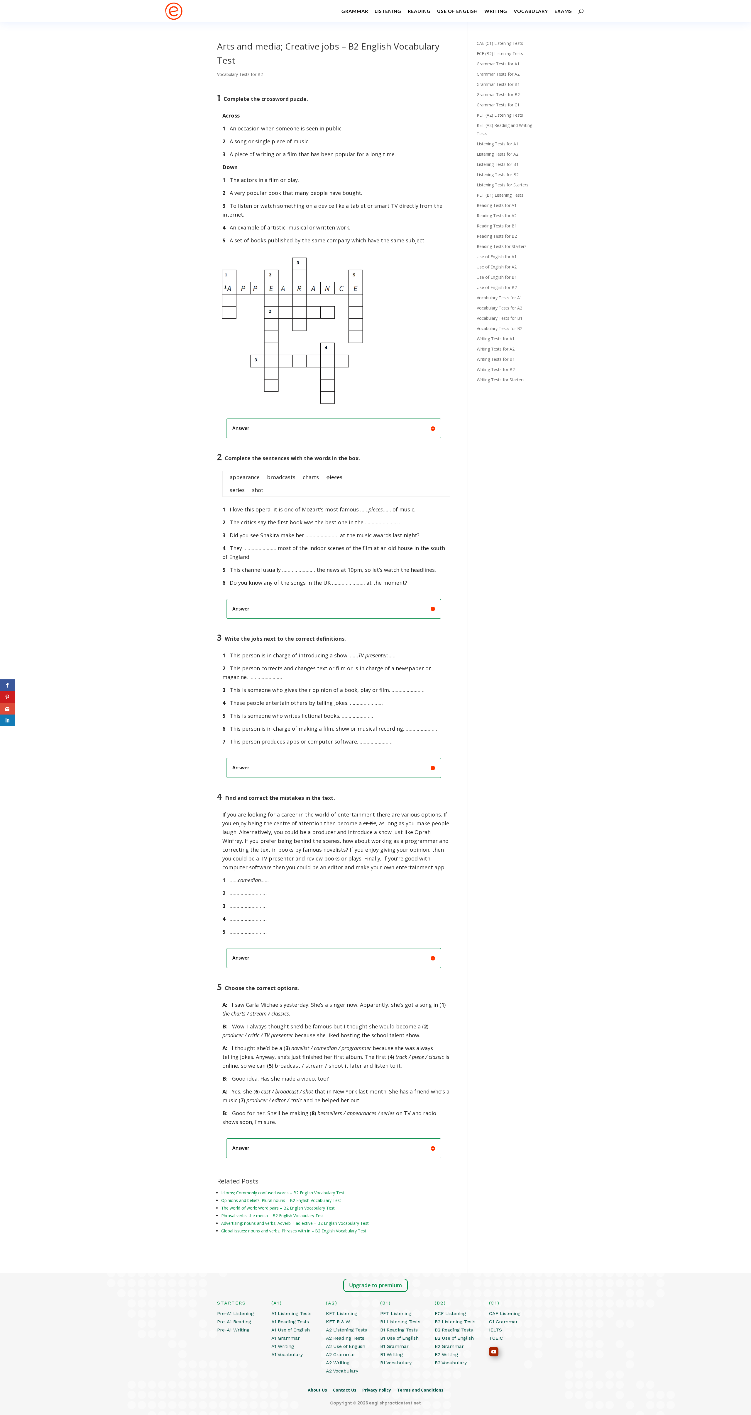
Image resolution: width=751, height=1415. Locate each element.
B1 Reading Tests (399, 1330)
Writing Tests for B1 (496, 359)
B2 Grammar (449, 1346)
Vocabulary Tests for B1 (499, 318)
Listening (388, 11)
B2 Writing (446, 1354)
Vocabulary (531, 11)
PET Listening (395, 1313)
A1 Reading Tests (290, 1321)
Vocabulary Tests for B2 (240, 74)
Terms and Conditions (420, 1390)
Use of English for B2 (497, 287)
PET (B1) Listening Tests (500, 195)
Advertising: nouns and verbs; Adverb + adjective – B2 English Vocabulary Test (295, 1223)
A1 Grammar (285, 1338)
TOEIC (496, 1338)
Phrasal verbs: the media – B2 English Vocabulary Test (272, 1215)
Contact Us (347, 1390)
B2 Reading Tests (454, 1330)
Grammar (354, 11)
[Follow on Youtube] (493, 1351)
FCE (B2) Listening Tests (500, 53)
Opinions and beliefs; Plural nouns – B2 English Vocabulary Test (281, 1200)
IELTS (495, 1330)
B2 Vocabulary (451, 1362)
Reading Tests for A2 (497, 215)
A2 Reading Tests (345, 1338)
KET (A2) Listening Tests (500, 115)
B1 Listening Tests (400, 1321)
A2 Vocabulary (342, 1371)
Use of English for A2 (497, 267)
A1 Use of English (290, 1330)
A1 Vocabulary (287, 1354)
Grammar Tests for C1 (498, 105)
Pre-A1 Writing (233, 1330)
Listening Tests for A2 (497, 154)
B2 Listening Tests (455, 1321)
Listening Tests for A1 (497, 144)
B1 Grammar (394, 1346)
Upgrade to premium (375, 1285)
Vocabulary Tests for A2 (499, 308)
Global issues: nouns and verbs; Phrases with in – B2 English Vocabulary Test (293, 1231)
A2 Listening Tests (346, 1330)
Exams (563, 11)
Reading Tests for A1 (497, 205)
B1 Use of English (399, 1338)
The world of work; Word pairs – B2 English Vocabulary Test (278, 1208)
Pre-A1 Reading (234, 1321)
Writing (495, 11)
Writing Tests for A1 (496, 338)
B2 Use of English (454, 1338)
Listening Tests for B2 (498, 174)
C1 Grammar (503, 1321)
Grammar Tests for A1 (498, 64)
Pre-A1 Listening (235, 1313)
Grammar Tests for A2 (498, 74)
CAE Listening (504, 1313)
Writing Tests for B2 (496, 369)
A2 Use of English (345, 1346)
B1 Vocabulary (396, 1362)
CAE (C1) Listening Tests (500, 43)
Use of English (457, 11)
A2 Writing (337, 1362)
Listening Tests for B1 (498, 164)
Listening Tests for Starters (502, 185)
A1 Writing (282, 1346)
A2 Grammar (340, 1354)
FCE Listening (450, 1313)
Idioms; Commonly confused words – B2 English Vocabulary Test (283, 1192)
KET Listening (341, 1313)
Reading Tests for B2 (497, 236)
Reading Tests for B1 (497, 226)
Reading (419, 11)
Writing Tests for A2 (496, 349)
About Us (320, 1390)
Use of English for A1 (497, 256)
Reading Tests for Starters (502, 246)
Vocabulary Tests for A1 (499, 297)
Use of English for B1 (497, 277)
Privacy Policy (379, 1390)
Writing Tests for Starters (501, 379)
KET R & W (338, 1321)
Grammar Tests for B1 (498, 84)
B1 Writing (391, 1354)
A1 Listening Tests (291, 1313)
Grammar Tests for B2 (498, 94)
